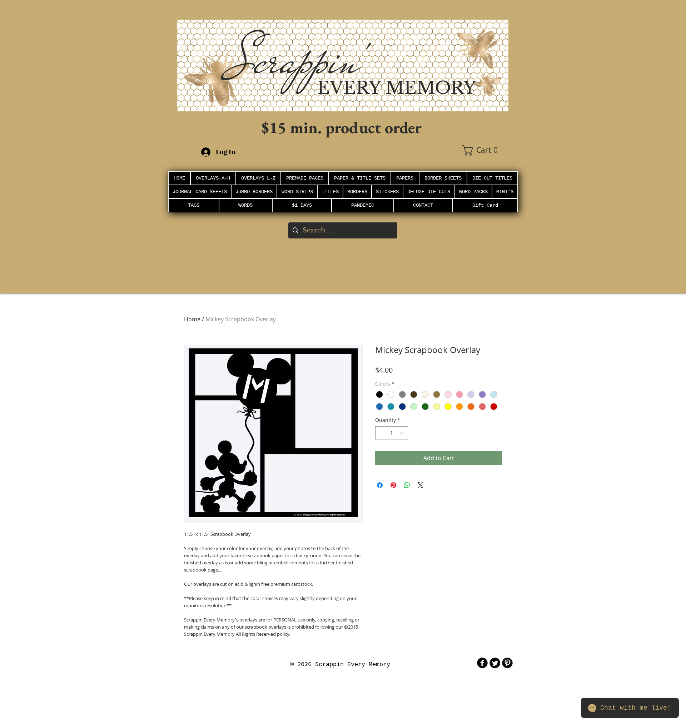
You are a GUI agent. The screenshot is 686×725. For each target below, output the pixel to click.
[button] (485, 150)
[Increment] (402, 433)
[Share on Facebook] (380, 485)
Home (192, 319)
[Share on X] (420, 485)
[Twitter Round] (494, 663)
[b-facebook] (482, 663)
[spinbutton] (391, 433)
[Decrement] (380, 433)
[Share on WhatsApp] (407, 485)
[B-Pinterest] (507, 663)
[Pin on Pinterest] (393, 485)
